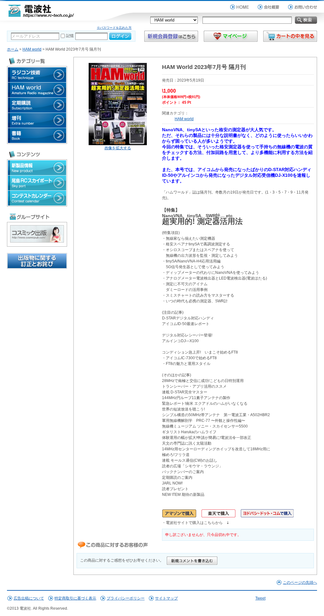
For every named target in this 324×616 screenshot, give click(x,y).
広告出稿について (29, 598)
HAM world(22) (37, 90)
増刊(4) (37, 120)
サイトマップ (166, 598)
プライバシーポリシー (126, 598)
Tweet (260, 598)
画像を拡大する (117, 148)
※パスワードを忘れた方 (114, 27)
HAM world (31, 49)
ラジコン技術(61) (37, 74)
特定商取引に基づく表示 (75, 598)
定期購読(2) (37, 105)
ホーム (12, 49)
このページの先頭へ (300, 582)
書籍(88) (37, 135)
